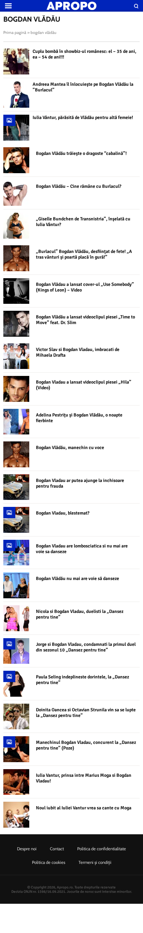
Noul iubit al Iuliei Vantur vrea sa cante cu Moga (83, 808)
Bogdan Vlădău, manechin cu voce (70, 447)
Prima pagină (14, 32)
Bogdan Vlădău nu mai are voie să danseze (77, 578)
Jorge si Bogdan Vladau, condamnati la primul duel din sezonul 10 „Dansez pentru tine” (86, 647)
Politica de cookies (48, 862)
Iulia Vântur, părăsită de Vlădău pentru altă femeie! (83, 117)
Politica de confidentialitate (101, 848)
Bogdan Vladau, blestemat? (62, 513)
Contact (57, 848)
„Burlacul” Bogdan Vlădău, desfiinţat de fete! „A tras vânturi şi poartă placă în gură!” (84, 254)
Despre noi (27, 848)
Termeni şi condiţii (94, 862)
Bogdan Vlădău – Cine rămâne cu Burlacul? (78, 186)
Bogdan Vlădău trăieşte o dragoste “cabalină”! (81, 153)
